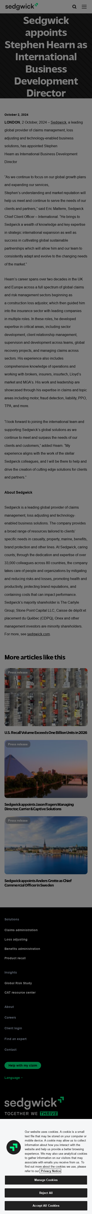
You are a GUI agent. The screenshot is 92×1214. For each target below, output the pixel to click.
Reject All (46, 1193)
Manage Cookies (46, 1180)
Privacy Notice (50, 1171)
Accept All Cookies (46, 1205)
